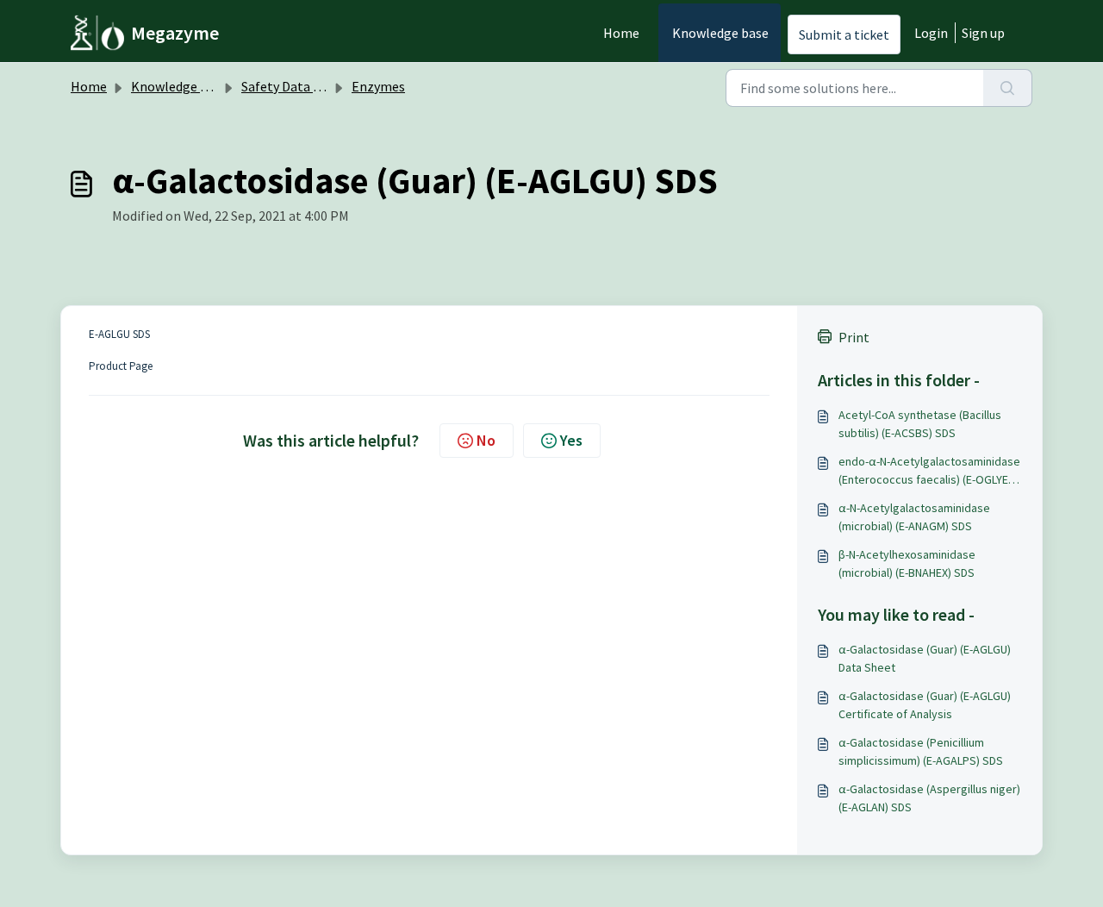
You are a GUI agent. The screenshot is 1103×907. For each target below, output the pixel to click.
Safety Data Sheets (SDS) (314, 86)
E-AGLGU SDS (119, 334)
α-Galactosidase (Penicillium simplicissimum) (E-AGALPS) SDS (920, 751)
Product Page (121, 366)
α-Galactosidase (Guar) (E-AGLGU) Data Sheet (924, 658)
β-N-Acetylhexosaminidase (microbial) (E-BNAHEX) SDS (906, 563)
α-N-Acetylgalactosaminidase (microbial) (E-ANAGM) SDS (914, 517)
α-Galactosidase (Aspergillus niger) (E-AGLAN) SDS (929, 798)
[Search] (1007, 88)
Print (853, 337)
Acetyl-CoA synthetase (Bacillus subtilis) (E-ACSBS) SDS (919, 424)
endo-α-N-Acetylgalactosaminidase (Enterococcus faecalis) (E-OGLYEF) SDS (929, 471)
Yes (571, 440)
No (486, 440)
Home (621, 32)
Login (931, 32)
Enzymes (378, 86)
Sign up (983, 32)
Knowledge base (720, 32)
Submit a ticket (844, 34)
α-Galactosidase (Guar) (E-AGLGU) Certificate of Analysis (924, 705)
